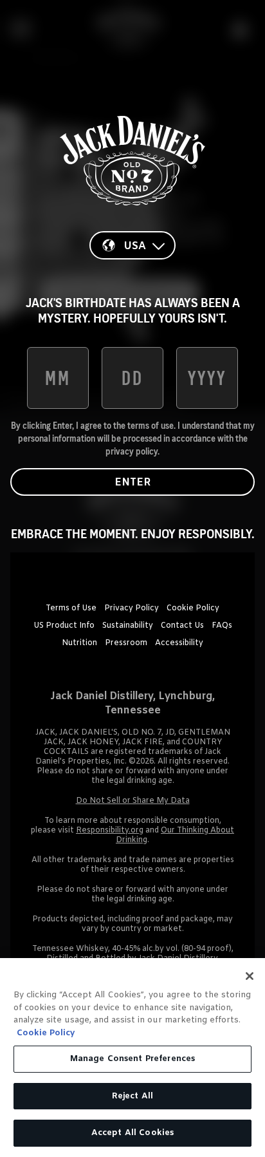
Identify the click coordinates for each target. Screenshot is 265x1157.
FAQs (222, 626)
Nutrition (79, 643)
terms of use (150, 425)
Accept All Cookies (132, 1132)
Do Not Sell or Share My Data (133, 801)
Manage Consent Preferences (132, 1058)
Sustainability (127, 626)
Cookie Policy (193, 608)
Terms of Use (71, 608)
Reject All (132, 1096)
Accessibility (179, 643)
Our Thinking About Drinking (175, 835)
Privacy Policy (131, 608)
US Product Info (64, 626)
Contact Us (182, 626)
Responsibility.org (109, 830)
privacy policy (131, 451)
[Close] (249, 976)
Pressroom (126, 643)
